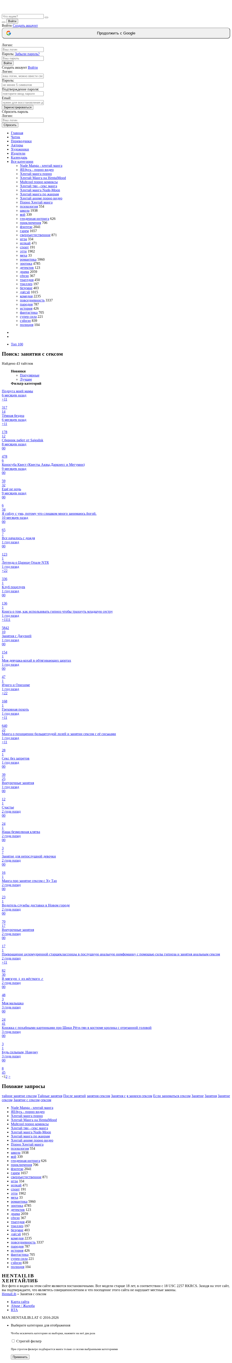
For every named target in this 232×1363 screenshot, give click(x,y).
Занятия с (118, 1096)
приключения (30, 223)
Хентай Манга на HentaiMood (43, 178)
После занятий (74, 1096)
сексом (46, 1100)
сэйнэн (25, 321)
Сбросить (10, 125)
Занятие (197, 1096)
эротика (26, 263)
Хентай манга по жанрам (39, 194)
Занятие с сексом (26, 1100)
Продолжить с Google (116, 33)
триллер (26, 284)
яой (22, 214)
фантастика (29, 312)
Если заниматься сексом (172, 1096)
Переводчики (21, 141)
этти (23, 251)
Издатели (18, 153)
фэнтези (26, 227)
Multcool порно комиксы (39, 182)
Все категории (22, 161)
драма (24, 272)
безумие (26, 288)
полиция (26, 325)
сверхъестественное (35, 235)
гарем (24, 231)
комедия (26, 296)
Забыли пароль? (27, 54)
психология (29, 206)
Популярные (29, 375)
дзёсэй (25, 292)
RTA (14, 1310)
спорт (24, 247)
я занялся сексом (139, 1096)
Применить (20, 1357)
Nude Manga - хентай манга (41, 166)
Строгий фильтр (28, 1341)
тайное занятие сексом (19, 1096)
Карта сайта (20, 1302)
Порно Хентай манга (36, 202)
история (26, 308)
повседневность (32, 300)
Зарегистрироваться (17, 107)
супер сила (28, 316)
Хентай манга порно (36, 174)
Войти (12, 21)
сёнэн (24, 276)
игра (23, 239)
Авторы (17, 145)
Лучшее (26, 379)
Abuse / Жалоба (23, 1306)
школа (24, 210)
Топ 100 (17, 344)
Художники (20, 149)
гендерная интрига (34, 219)
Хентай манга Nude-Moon (40, 190)
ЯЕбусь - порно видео (37, 170)
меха (23, 255)
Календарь (19, 157)
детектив (27, 268)
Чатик (15, 137)
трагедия (27, 280)
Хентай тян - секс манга (38, 186)
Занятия (211, 1096)
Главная (17, 133)
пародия (26, 304)
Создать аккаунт (25, 25)
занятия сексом (98, 1096)
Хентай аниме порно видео (41, 198)
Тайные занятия (50, 1096)
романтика (28, 259)
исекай (25, 243)
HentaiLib (9, 1294)
